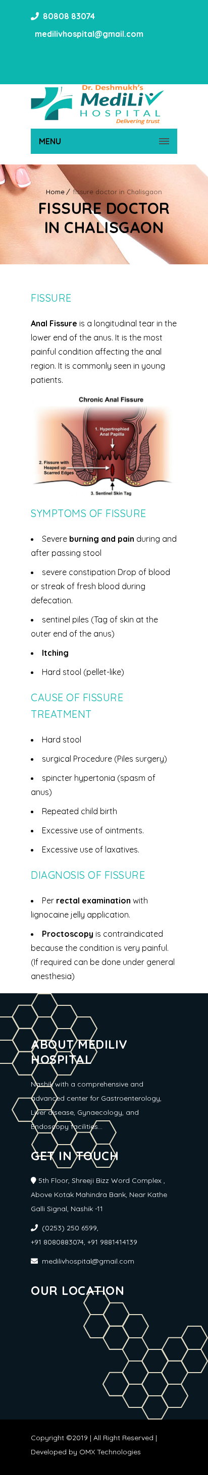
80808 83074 (69, 16)
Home (55, 192)
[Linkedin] (70, 55)
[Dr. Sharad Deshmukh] (97, 104)
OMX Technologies (110, 1451)
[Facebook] (40, 55)
